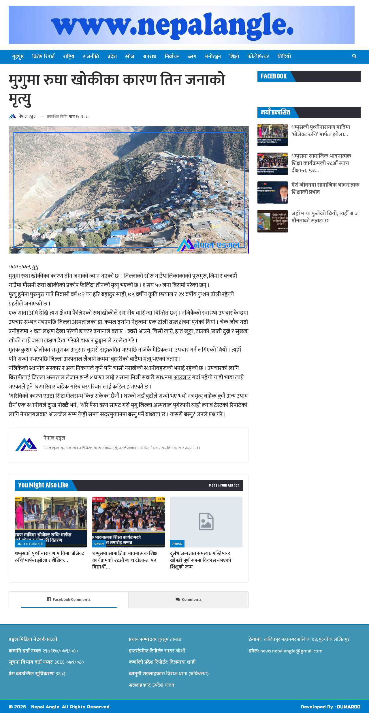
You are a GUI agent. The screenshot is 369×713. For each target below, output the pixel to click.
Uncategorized (30, 544)
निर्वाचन (172, 56)
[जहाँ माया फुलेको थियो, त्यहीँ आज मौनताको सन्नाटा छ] (272, 221)
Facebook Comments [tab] (72, 599)
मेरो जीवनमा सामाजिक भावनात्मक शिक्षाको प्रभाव (325, 189)
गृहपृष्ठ (18, 56)
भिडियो (284, 56)
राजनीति (91, 56)
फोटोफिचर (258, 56)
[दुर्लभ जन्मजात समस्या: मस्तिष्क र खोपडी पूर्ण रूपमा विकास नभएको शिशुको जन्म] (206, 522)
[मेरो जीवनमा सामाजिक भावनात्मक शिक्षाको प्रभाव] (272, 192)
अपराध (149, 56)
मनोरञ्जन (213, 56)
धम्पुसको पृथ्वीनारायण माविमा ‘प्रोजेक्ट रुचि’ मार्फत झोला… (320, 131)
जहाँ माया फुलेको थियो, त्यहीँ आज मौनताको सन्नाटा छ (325, 217)
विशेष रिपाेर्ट (43, 56)
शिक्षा (234, 56)
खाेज (129, 56)
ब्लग (192, 56)
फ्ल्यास (99, 544)
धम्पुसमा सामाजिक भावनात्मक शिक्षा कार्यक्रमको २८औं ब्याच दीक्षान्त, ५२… (321, 163)
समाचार (177, 544)
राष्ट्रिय (68, 56)
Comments (192, 599)
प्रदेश (112, 56)
